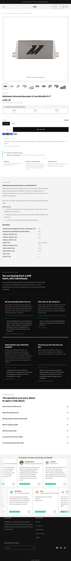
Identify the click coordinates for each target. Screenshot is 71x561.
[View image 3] (18, 86)
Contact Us (39, 526)
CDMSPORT (37, 560)
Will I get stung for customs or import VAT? (14, 419)
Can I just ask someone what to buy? (13, 443)
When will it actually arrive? (10, 413)
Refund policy (40, 529)
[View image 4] (24, 86)
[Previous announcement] (3, 2)
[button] (4, 7)
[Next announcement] (68, 2)
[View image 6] (37, 86)
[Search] (61, 7)
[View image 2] (12, 86)
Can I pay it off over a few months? (12, 437)
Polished (6, 123)
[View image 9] (56, 86)
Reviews (38, 522)
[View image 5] (31, 86)
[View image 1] (5, 86)
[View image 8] (50, 86)
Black (13, 123)
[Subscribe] (33, 548)
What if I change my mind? (10, 425)
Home (3, 13)
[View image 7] (44, 86)
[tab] (26, 242)
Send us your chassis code (13, 155)
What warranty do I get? (9, 431)
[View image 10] (63, 86)
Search (38, 537)
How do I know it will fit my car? (11, 406)
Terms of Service (40, 533)
